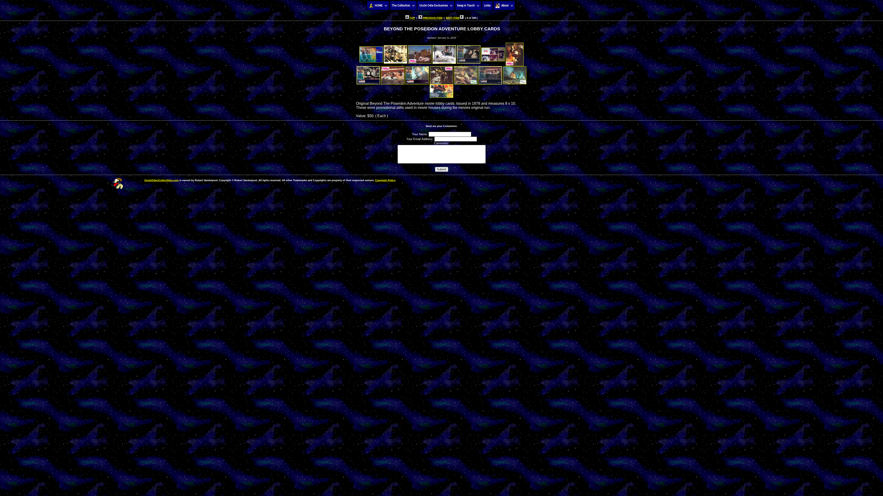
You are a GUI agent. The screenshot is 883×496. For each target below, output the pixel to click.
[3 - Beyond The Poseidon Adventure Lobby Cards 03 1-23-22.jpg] (420, 53)
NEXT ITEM (453, 18)
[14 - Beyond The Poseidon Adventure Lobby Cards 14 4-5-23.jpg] (514, 74)
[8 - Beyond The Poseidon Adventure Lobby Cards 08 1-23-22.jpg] (368, 74)
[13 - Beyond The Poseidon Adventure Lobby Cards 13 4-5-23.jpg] (490, 74)
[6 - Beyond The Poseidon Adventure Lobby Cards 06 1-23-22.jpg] (493, 53)
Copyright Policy (385, 180)
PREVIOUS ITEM (432, 18)
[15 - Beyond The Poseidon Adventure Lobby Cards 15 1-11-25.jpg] (441, 90)
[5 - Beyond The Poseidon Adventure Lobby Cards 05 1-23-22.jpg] (468, 53)
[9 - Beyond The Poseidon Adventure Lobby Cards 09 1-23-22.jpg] (392, 74)
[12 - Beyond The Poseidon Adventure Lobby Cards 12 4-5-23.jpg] (466, 74)
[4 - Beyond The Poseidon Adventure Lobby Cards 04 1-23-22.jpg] (444, 53)
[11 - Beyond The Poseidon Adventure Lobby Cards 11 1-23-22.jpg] (441, 74)
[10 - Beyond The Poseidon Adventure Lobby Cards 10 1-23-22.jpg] (417, 74)
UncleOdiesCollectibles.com (161, 180)
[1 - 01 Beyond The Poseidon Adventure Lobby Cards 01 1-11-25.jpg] (371, 53)
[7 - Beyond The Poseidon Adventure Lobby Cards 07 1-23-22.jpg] (515, 53)
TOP (412, 18)
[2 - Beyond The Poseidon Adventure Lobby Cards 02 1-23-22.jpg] (395, 53)
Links (487, 5)
